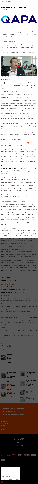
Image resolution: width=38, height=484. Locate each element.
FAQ (2, 427)
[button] (2, 482)
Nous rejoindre (4, 429)
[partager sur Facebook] (5, 346)
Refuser (4, 479)
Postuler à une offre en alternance (14, 414)
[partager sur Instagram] (2, 346)
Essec (23, 260)
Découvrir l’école (4, 423)
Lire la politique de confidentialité (6, 476)
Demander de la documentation (13, 408)
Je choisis (10, 479)
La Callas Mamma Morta (11, 280)
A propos (3, 418)
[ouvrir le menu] (35, 1)
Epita (14, 260)
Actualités (3, 425)
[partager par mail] (10, 346)
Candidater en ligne (9, 411)
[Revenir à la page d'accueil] (6, 1)
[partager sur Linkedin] (7, 346)
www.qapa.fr (15, 105)
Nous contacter (4, 421)
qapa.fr (28, 142)
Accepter (17, 479)
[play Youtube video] (19, 66)
